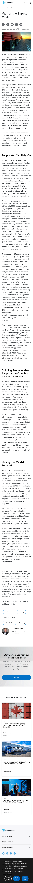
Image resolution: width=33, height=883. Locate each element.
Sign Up (16, 677)
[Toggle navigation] (30, 2)
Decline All (25, 878)
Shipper (23, 612)
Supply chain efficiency (9, 623)
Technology (22, 623)
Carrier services (7, 847)
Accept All (17, 878)
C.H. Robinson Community (10, 612)
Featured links (7, 836)
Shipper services (7, 842)
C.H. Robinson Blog (8, 8)
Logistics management (9, 617)
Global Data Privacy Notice (15, 866)
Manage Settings (8, 878)
